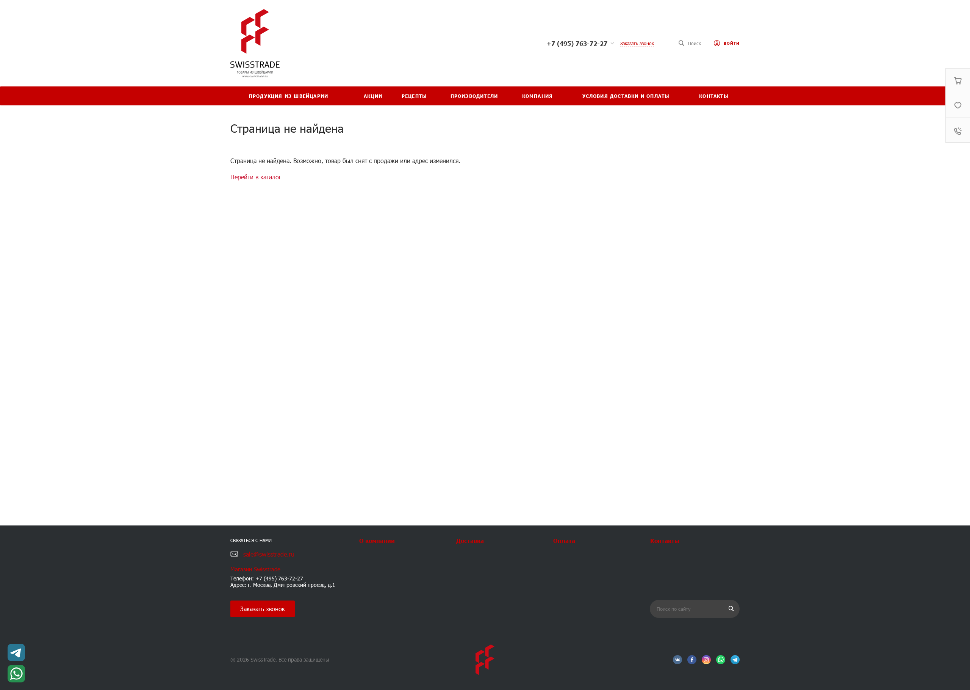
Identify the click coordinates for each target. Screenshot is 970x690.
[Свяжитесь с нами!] (16, 652)
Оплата (564, 540)
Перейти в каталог (256, 177)
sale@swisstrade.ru (268, 554)
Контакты (664, 540)
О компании (377, 540)
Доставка (470, 540)
